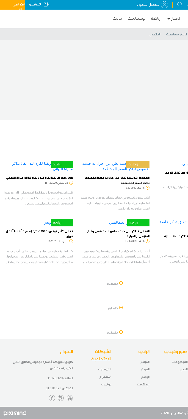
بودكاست (136, 18)
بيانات (117, 18)
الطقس (154, 34)
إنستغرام (105, 376)
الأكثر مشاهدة (176, 34)
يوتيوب (106, 384)
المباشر (145, 361)
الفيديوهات (180, 361)
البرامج (145, 376)
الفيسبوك (104, 369)
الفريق (145, 369)
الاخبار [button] (175, 18)
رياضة (155, 18)
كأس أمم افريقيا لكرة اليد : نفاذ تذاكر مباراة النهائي (39, 177)
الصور (184, 369)
